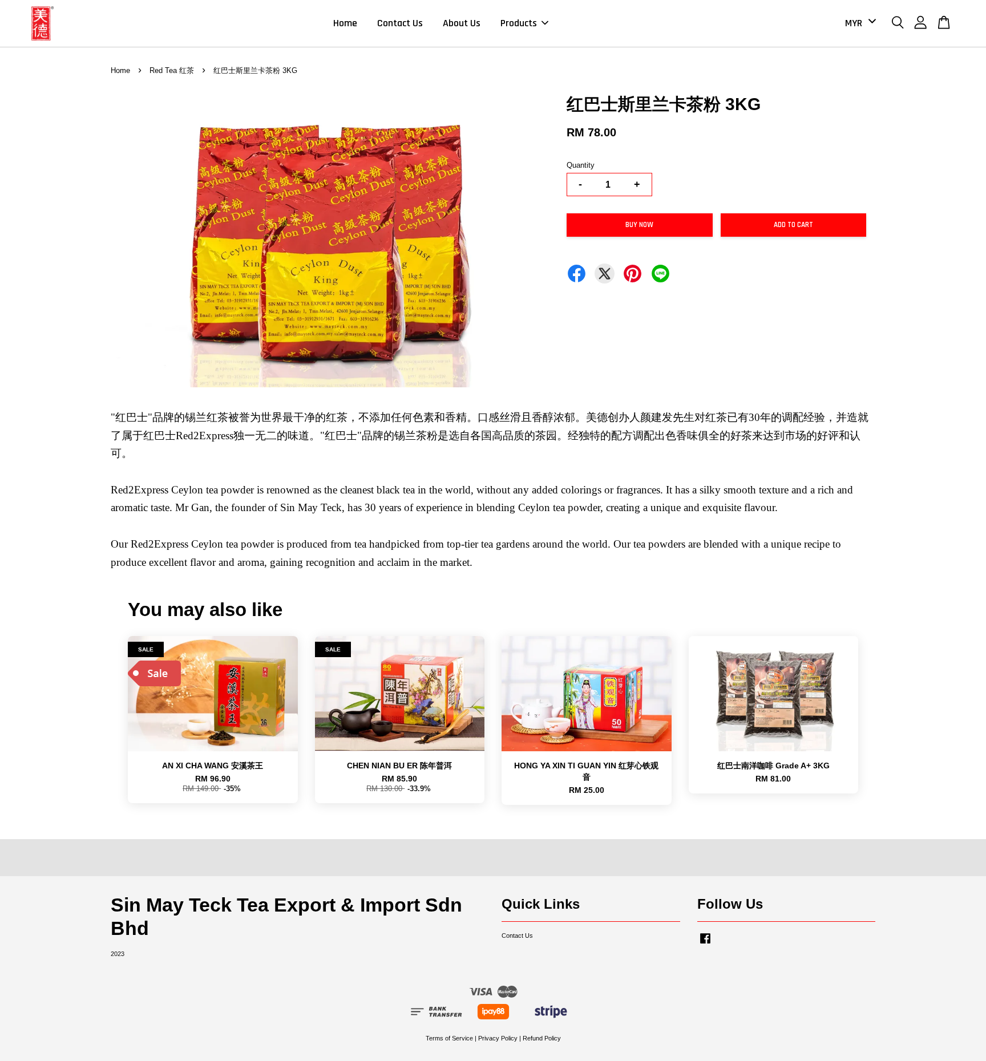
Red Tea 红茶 (171, 70)
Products (518, 23)
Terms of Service (449, 1038)
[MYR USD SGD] (858, 23)
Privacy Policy (498, 1038)
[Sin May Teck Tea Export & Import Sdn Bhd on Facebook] (705, 944)
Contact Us (400, 23)
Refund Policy (542, 1038)
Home (345, 23)
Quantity (581, 165)
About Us (461, 23)
